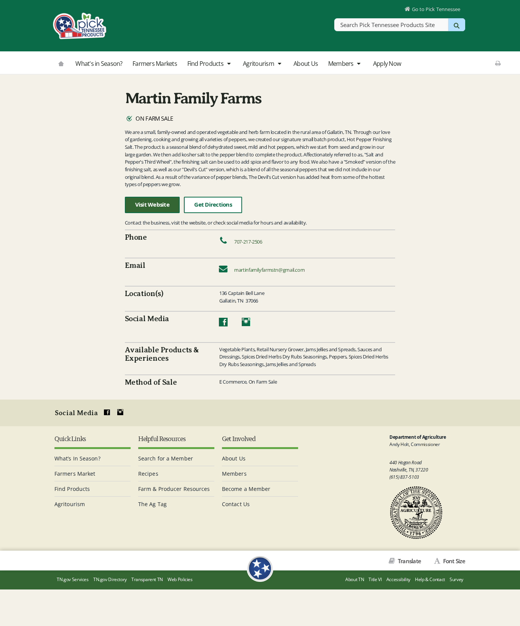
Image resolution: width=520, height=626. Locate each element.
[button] (229, 64)
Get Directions (213, 205)
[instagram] (120, 412)
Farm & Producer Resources (174, 488)
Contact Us (236, 504)
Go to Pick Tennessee (436, 9)
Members (341, 63)
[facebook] (107, 412)
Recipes (148, 473)
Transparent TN (147, 579)
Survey (456, 579)
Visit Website (152, 205)
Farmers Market (74, 473)
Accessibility (398, 579)
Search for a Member (165, 458)
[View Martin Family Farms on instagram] (246, 324)
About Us (305, 63)
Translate (409, 561)
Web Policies (180, 579)
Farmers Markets (154, 63)
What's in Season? (98, 63)
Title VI (374, 579)
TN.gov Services (72, 579)
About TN (354, 579)
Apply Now (387, 63)
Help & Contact (430, 579)
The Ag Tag (152, 504)
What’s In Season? (77, 458)
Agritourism (259, 63)
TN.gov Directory (110, 579)
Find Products (206, 63)
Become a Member (246, 488)
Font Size (453, 561)
